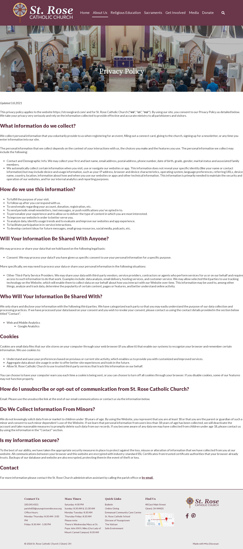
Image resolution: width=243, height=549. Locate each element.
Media (194, 12)
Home (85, 12)
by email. (147, 477)
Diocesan (214, 543)
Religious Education (126, 12)
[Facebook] (187, 516)
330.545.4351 (31, 504)
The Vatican (111, 524)
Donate (208, 12)
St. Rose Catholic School (117, 516)
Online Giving (112, 508)
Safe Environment (114, 528)
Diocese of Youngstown (117, 520)
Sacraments (153, 12)
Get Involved (175, 12)
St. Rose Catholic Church (45, 543)
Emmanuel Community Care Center (123, 512)
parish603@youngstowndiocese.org (42, 508)
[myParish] (194, 516)
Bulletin (109, 504)
